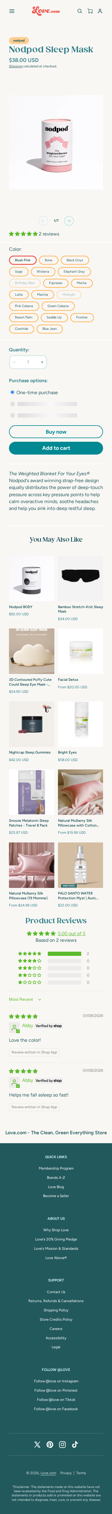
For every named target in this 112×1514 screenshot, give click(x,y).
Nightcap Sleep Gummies (30, 752)
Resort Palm (23, 317)
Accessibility (56, 1338)
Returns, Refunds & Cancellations (56, 1301)
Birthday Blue (28, 284)
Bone (48, 260)
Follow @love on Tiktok (56, 1400)
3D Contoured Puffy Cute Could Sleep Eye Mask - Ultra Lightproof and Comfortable (30, 682)
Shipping (15, 66)
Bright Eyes (67, 752)
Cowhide (21, 329)
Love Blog (56, 1187)
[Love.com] (46, 11)
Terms (81, 1473)
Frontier (82, 317)
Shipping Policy (56, 1310)
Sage (18, 272)
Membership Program (56, 1168)
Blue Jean (49, 329)
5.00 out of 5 (71, 933)
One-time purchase (36, 392)
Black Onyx (75, 260)
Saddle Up (54, 317)
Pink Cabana (24, 306)
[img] (23, 1016)
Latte (19, 295)
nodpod (19, 40)
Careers (56, 1329)
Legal (56, 1347)
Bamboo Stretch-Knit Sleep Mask (80, 609)
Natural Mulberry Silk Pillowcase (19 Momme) (28, 895)
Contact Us (56, 1292)
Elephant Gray (74, 272)
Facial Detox (68, 680)
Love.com (48, 1473)
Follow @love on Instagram (56, 1381)
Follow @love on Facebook (56, 1409)
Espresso (55, 283)
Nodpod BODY (21, 607)
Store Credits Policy (56, 1319)
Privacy (66, 1473)
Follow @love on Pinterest (56, 1390)
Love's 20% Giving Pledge (56, 1239)
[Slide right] (69, 221)
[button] (12, 11)
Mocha (82, 283)
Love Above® (56, 1258)
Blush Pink (22, 260)
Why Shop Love (56, 1230)
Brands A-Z (56, 1178)
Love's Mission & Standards (56, 1248)
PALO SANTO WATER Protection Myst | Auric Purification (77, 896)
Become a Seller (56, 1196)
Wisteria (43, 272)
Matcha (42, 295)
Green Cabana (58, 306)
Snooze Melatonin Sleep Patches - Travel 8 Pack (29, 822)
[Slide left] (43, 221)
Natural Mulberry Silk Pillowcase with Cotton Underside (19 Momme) (77, 823)
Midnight (71, 295)
